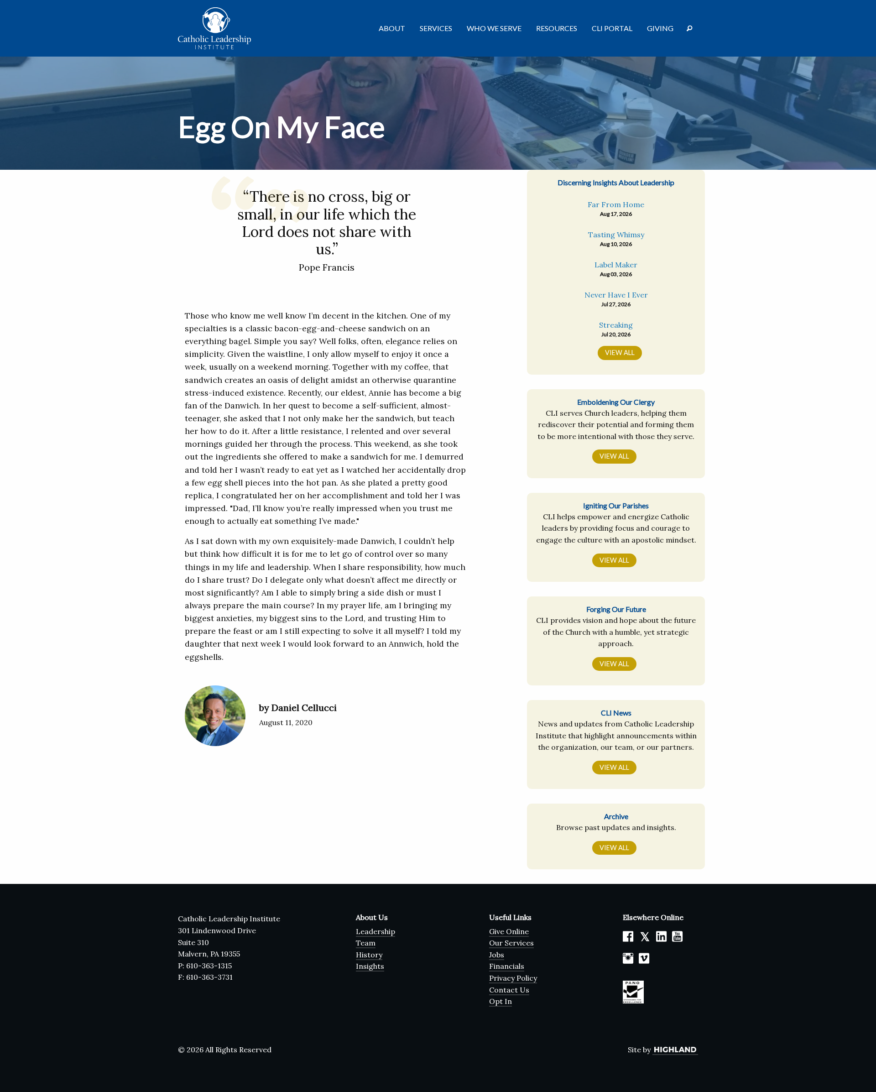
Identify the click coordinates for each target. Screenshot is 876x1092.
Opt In (500, 1001)
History (369, 954)
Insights (370, 966)
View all (620, 352)
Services (436, 28)
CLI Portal (612, 28)
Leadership (375, 931)
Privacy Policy (513, 977)
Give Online (509, 931)
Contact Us (509, 989)
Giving (660, 28)
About (392, 28)
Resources (556, 28)
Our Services (511, 942)
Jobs (496, 954)
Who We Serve (494, 28)
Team (365, 942)
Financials (506, 966)
